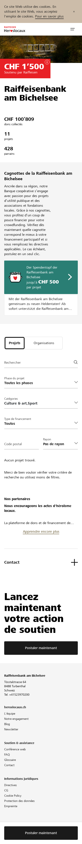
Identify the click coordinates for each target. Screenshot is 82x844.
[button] (72, 29)
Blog (7, 724)
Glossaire (10, 759)
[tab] (14, 343)
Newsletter (11, 729)
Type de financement (17, 419)
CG (6, 790)
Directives (10, 785)
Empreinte (10, 806)
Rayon (47, 439)
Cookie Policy (12, 795)
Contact (9, 765)
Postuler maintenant (41, 648)
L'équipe (9, 713)
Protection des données (19, 801)
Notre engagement (16, 718)
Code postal (13, 444)
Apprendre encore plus (41, 532)
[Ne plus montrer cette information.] (74, 11)
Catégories (11, 398)
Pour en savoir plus (49, 16)
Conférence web (15, 749)
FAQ (7, 754)
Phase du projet (14, 378)
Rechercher (12, 363)
